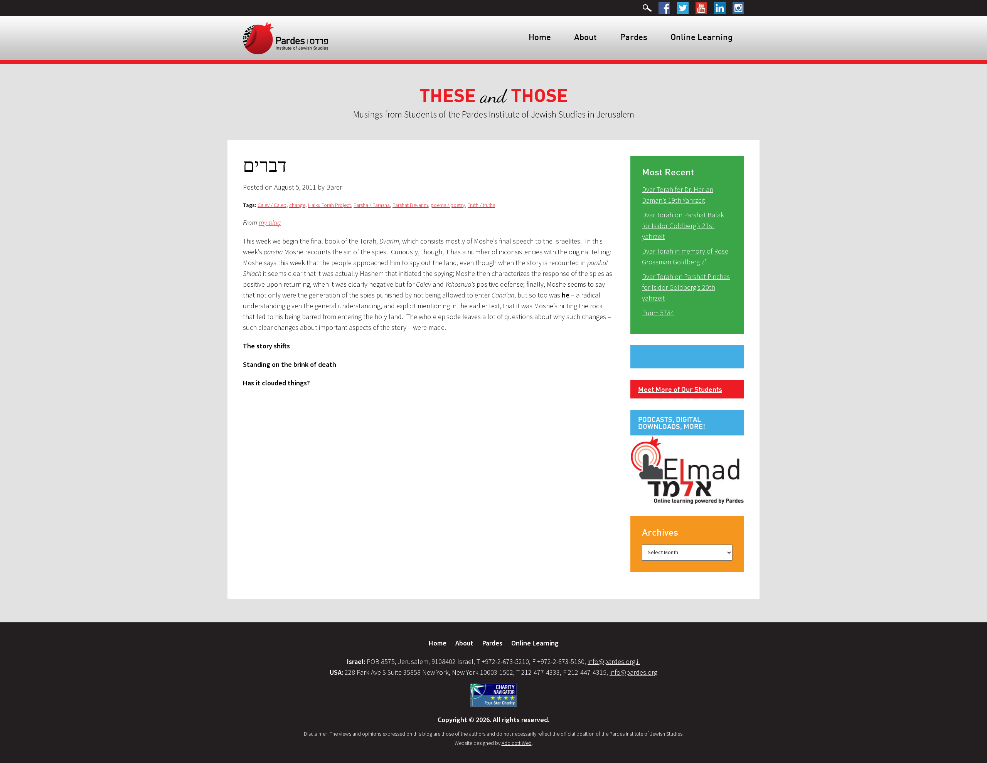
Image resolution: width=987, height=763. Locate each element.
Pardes (633, 37)
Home (540, 37)
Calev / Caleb (272, 205)
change (297, 205)
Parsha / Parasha (372, 205)
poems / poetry (448, 205)
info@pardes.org (633, 672)
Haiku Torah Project (329, 205)
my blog (270, 222)
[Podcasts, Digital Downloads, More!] (687, 469)
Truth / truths (481, 205)
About (585, 37)
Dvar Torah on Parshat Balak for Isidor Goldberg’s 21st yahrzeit (683, 225)
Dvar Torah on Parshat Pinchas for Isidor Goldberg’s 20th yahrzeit (686, 287)
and (493, 96)
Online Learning (701, 37)
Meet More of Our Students (680, 389)
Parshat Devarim (410, 205)
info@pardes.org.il (614, 661)
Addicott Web (517, 742)
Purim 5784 (658, 312)
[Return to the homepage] (285, 37)
